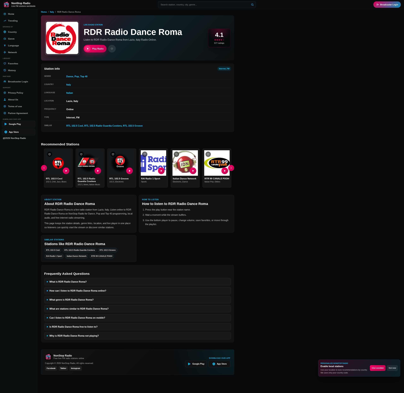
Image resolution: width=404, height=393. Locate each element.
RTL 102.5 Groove (133, 125)
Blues (64, 182)
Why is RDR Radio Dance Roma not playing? (74, 335)
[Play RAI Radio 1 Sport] (161, 171)
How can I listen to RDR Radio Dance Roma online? (77, 290)
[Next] (231, 168)
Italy (52, 12)
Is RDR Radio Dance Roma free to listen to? (73, 326)
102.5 (48, 182)
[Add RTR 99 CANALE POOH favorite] (208, 154)
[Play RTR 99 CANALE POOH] (224, 171)
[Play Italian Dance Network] (193, 171)
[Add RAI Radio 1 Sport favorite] (144, 154)
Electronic (119, 182)
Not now (392, 368)
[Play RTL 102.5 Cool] (66, 171)
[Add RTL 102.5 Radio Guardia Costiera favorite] (81, 154)
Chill (54, 182)
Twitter (63, 368)
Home (44, 12)
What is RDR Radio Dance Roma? (68, 281)
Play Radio (98, 48)
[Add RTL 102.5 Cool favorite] (49, 154)
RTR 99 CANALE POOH (217, 178)
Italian (69, 92)
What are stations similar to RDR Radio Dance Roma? (79, 308)
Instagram (75, 368)
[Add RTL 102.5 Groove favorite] (113, 154)
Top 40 (83, 76)
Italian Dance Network (184, 178)
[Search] (252, 4)
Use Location (378, 368)
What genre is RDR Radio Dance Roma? (71, 299)
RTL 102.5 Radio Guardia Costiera (103, 125)
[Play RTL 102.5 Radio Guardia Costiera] (98, 171)
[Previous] (44, 168)
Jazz (59, 182)
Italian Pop (209, 182)
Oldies (217, 182)
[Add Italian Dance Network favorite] (176, 154)
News (85, 184)
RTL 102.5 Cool (74, 125)
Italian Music (94, 184)
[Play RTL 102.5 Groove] (129, 171)
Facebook (51, 368)
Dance (69, 76)
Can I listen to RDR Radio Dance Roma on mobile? (77, 317)
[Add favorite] (112, 48)
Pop (76, 76)
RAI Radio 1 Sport (150, 178)
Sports (144, 182)
